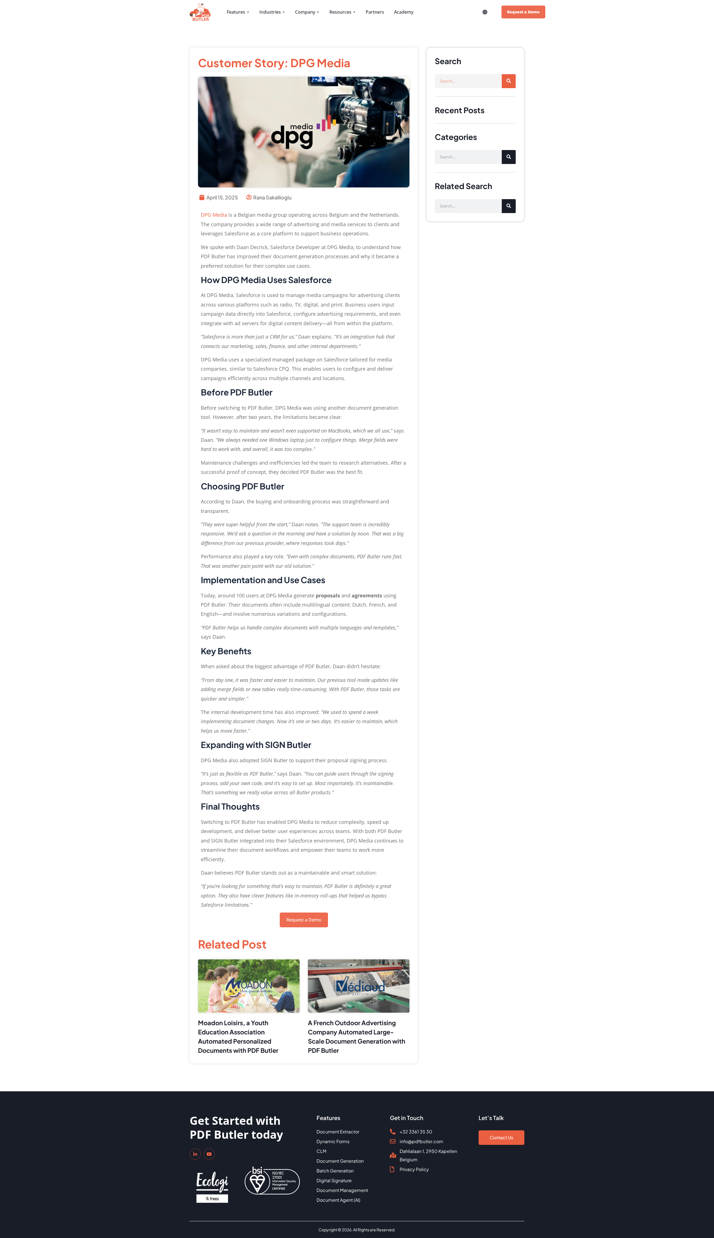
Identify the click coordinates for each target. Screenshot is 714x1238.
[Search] (509, 81)
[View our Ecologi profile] (212, 1183)
